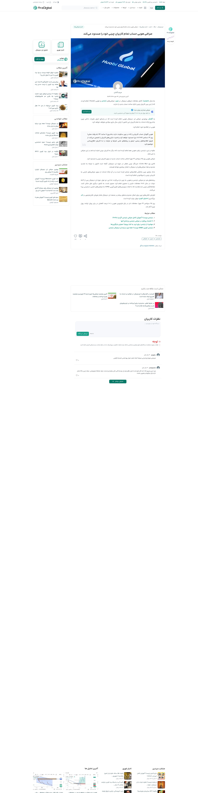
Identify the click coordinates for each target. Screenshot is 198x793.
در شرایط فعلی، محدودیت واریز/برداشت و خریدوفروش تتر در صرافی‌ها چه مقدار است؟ (137, 304)
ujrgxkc (153, 355)
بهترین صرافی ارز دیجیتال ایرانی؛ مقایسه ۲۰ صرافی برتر (46, 170)
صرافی (145, 239)
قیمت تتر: (111, 2)
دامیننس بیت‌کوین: (152, 2)
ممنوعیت (146, 101)
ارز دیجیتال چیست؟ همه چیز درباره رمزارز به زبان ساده (46, 124)
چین (117, 101)
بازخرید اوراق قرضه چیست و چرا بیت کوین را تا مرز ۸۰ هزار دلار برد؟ (46, 74)
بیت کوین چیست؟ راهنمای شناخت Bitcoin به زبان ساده (46, 134)
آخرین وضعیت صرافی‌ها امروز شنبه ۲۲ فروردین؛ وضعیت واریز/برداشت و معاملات (90, 295)
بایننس (104, 101)
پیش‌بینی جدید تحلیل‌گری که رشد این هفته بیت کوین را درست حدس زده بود (46, 84)
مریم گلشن (118, 92)
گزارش (150, 119)
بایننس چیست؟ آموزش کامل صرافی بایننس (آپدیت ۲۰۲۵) (133, 217)
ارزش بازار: (127, 2)
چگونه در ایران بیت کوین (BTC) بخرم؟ (46, 152)
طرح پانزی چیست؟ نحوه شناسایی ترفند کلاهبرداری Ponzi (46, 143)
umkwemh (152, 368)
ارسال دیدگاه (82, 333)
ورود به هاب (39, 59)
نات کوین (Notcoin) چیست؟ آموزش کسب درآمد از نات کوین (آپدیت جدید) (46, 180)
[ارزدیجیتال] (42, 8)
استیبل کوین (143, 198)
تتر (82, 195)
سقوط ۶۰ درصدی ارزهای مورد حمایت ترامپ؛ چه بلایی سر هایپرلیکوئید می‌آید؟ (46, 96)
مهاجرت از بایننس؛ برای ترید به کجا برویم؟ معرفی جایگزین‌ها (132, 224)
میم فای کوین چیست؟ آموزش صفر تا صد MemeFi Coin (46, 198)
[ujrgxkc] (158, 355)
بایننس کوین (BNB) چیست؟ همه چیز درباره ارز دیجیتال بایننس (131, 228)
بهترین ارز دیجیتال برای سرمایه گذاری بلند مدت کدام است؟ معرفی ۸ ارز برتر (46, 189)
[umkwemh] (158, 367)
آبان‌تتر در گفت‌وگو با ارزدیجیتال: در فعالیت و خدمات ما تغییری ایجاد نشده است (137, 295)
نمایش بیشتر (119, 381)
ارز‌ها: (163, 2)
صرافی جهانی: (137, 2)
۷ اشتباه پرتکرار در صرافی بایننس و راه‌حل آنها (137, 221)
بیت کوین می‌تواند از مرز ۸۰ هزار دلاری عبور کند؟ (46, 107)
